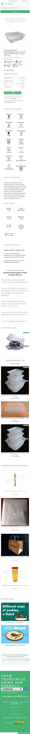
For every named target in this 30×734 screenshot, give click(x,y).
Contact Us (6, 702)
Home (5, 18)
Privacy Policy (14, 702)
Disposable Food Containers (17, 18)
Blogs (21, 702)
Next (25, 37)
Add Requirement (24, 732)
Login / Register (25, 1)
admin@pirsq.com (13, 1)
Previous (5, 37)
